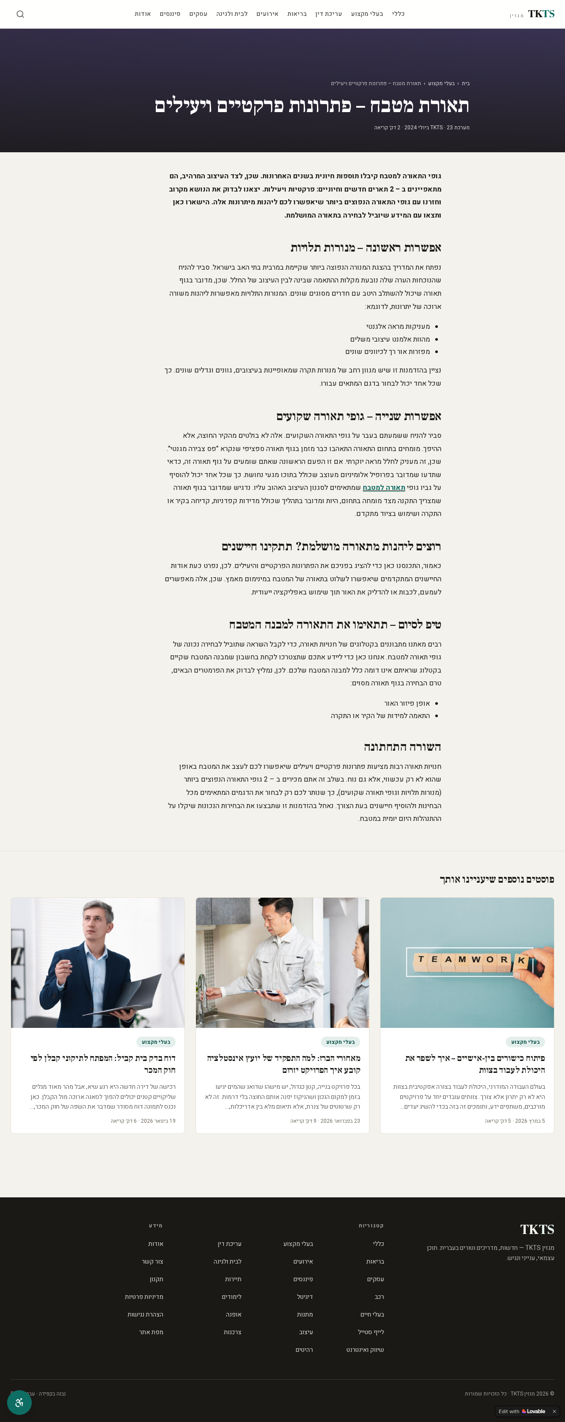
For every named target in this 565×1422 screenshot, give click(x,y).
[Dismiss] (554, 1411)
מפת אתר (151, 1332)
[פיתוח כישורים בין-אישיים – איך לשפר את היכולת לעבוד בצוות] (467, 962)
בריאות (297, 14)
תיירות (233, 1279)
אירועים (267, 14)
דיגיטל (305, 1297)
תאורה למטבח (384, 487)
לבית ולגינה (232, 14)
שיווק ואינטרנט (365, 1349)
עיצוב (306, 1332)
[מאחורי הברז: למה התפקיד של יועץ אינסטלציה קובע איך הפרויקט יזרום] (282, 963)
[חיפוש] (20, 14)
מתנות (305, 1314)
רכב (379, 1297)
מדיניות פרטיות (144, 1297)
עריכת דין (329, 14)
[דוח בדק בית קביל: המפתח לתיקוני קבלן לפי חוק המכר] (98, 962)
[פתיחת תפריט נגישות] (19, 1402)
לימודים (231, 1297)
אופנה (233, 1314)
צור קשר (152, 1261)
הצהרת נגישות (145, 1314)
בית (466, 83)
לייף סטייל (371, 1332)
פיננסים (170, 14)
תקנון (156, 1279)
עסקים (198, 14)
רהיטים (304, 1349)
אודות (143, 14)
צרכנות (232, 1332)
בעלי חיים (372, 1314)
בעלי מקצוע (367, 14)
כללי (398, 14)
